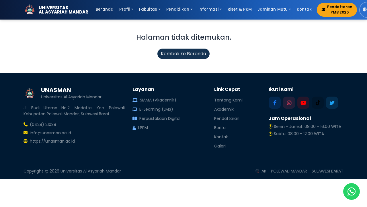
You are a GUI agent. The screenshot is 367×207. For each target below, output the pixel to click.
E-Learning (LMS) (156, 109)
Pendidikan (177, 9)
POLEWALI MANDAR (289, 171)
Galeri (220, 146)
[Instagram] (289, 103)
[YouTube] (303, 103)
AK (263, 171)
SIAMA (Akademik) (158, 100)
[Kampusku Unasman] (275, 103)
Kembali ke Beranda (183, 53)
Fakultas (148, 9)
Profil (124, 9)
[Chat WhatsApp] (351, 191)
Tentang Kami (228, 100)
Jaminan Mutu (272, 9)
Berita (220, 128)
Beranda (105, 9)
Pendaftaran (226, 118)
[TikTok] (318, 103)
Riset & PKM (240, 9)
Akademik (224, 109)
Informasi (208, 9)
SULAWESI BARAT (327, 171)
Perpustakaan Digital (159, 118)
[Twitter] (332, 103)
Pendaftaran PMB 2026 (339, 9)
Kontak (304, 9)
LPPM (143, 128)
